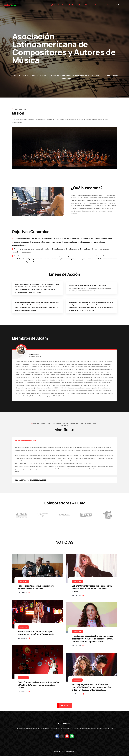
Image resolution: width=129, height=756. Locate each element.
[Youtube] (67, 739)
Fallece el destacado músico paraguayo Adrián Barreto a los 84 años (36, 590)
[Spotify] (72, 739)
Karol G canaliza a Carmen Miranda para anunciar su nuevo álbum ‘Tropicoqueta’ (36, 635)
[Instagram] (62, 739)
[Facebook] (57, 739)
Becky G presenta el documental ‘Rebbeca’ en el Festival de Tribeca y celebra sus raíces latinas (38, 688)
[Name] (10, 5)
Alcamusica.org (70, 754)
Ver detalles (23, 595)
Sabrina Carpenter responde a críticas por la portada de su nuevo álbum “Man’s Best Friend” (92, 591)
